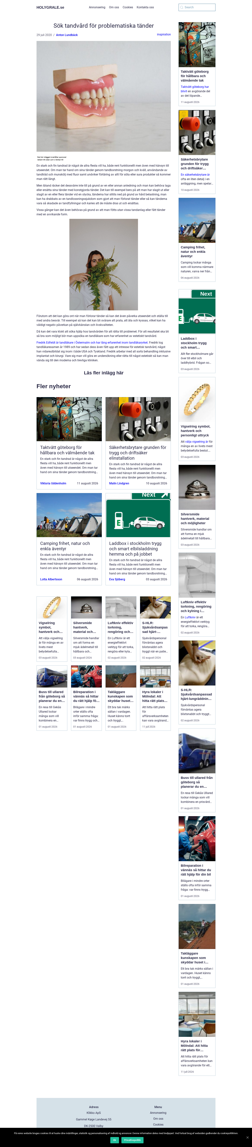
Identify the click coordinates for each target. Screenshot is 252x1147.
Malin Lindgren (119, 483)
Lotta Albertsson (51, 579)
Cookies (128, 7)
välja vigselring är (196, 441)
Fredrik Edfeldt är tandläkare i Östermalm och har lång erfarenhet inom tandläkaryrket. (92, 342)
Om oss (114, 7)
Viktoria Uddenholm (53, 483)
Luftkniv (190, 617)
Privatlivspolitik (132, 1140)
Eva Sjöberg (117, 579)
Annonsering (97, 7)
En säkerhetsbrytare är (195, 174)
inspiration (164, 34)
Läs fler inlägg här (104, 372)
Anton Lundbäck (67, 35)
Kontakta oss (145, 7)
